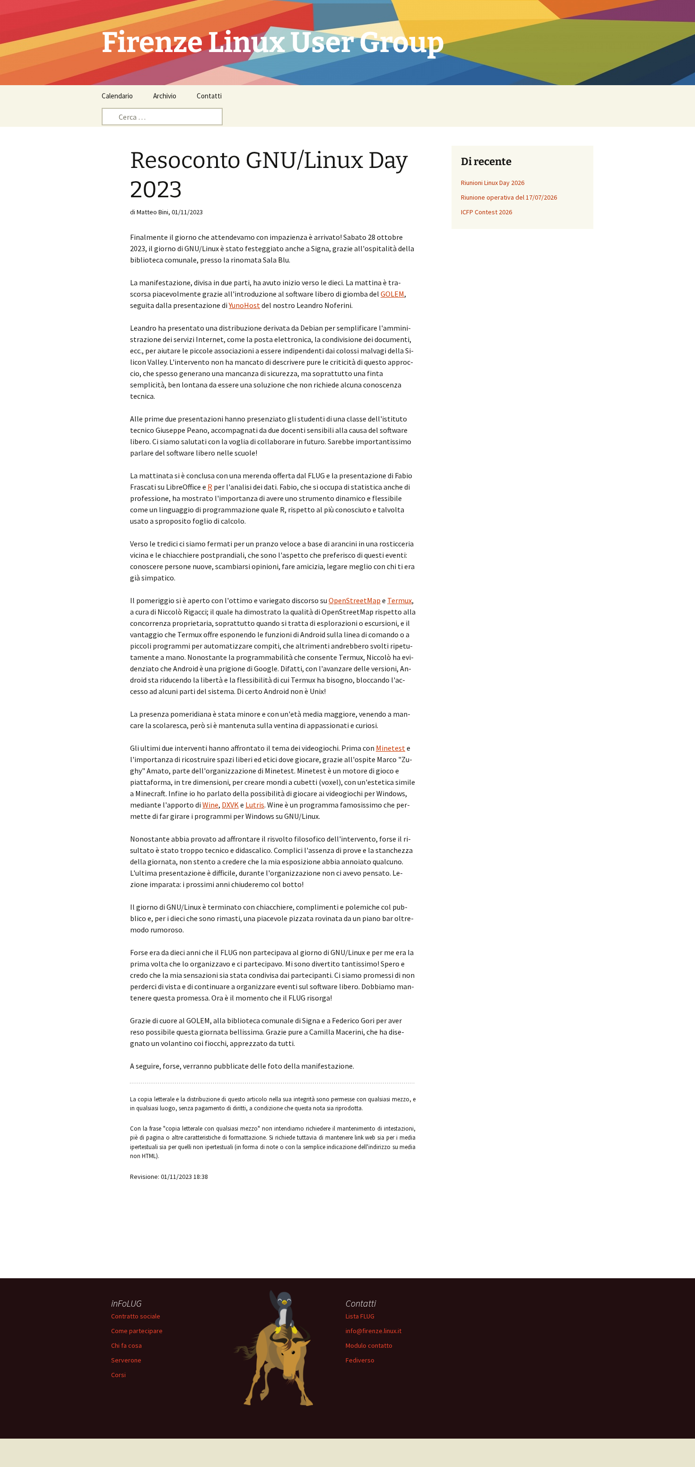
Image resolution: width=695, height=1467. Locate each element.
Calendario (117, 95)
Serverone (126, 1360)
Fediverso (360, 1360)
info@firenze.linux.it (373, 1330)
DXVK (230, 804)
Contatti (209, 95)
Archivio (164, 95)
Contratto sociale (135, 1316)
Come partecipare (137, 1330)
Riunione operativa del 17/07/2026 (509, 197)
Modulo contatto (369, 1345)
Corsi (118, 1374)
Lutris (254, 804)
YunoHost (244, 305)
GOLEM (392, 294)
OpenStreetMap (355, 600)
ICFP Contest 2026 (486, 212)
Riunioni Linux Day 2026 (492, 182)
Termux (399, 600)
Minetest (390, 748)
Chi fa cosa (126, 1345)
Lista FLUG (360, 1316)
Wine (210, 804)
